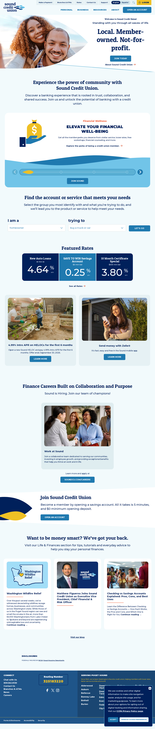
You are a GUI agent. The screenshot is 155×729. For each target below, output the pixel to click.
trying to (76, 220)
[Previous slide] (15, 172)
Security (41, 720)
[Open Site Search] (133, 2)
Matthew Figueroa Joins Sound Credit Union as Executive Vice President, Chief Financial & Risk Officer (77, 598)
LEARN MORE (114, 357)
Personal (67, 10)
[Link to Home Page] (14, 7)
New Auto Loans (40, 258)
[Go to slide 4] (127, 172)
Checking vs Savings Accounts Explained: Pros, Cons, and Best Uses (127, 596)
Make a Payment (45, 2)
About (115, 10)
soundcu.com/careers (77, 480)
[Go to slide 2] (61, 172)
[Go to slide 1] (28, 172)
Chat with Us (10, 680)
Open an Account (137, 10)
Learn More (40, 359)
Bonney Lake (88, 697)
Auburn (85, 689)
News (6, 692)
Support (104, 2)
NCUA (41, 660)
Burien (84, 704)
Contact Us (91, 2)
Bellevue (85, 693)
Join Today (120, 58)
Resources (100, 10)
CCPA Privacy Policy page (129, 711)
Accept (113, 719)
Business (83, 10)
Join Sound (77, 181)
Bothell (85, 700)
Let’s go (139, 228)
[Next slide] (140, 172)
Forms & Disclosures (12, 720)
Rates (79, 2)
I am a (13, 220)
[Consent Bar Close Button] (149, 688)
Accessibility (29, 720)
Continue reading (17, 625)
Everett (103, 701)
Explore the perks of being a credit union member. (93, 146)
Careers (8, 695)
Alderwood (87, 686)
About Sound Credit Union (119, 65)
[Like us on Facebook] (48, 691)
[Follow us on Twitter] (52, 691)
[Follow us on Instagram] (57, 691)
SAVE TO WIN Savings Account (77, 260)
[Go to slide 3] (94, 172)
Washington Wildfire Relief (24, 593)
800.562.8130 (10, 683)
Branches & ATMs (64, 2)
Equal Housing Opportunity (53, 660)
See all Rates (75, 286)
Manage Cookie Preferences (134, 719)
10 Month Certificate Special (114, 260)
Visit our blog (77, 637)
